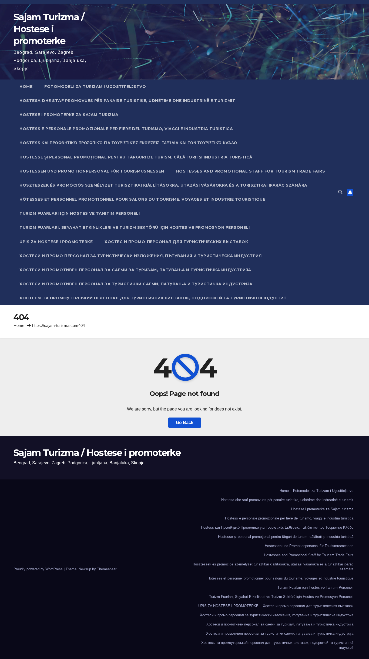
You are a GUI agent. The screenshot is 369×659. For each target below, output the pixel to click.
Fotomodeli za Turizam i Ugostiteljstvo (95, 86)
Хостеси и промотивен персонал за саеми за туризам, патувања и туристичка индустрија (135, 269)
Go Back (184, 422)
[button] (340, 192)
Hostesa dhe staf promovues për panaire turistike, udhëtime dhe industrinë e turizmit (127, 100)
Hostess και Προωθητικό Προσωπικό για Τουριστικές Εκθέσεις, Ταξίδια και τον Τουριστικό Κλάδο (128, 142)
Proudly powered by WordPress (39, 569)
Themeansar (106, 569)
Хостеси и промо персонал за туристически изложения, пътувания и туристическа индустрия (140, 255)
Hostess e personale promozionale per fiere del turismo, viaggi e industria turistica (126, 128)
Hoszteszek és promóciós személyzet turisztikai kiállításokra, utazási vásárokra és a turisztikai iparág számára (163, 185)
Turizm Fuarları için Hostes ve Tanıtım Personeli (79, 213)
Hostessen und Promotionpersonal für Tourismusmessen (91, 171)
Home (25, 86)
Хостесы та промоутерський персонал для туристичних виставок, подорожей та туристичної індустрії (152, 298)
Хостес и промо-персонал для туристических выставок (176, 241)
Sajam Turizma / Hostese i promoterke (49, 29)
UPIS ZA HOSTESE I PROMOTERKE (56, 241)
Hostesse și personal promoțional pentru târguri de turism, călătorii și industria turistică (136, 157)
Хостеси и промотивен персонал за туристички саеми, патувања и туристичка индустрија (136, 284)
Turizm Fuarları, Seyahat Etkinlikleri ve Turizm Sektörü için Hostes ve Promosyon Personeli (134, 227)
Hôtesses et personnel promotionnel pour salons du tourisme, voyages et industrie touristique (142, 199)
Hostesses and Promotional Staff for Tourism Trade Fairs (250, 171)
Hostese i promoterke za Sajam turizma (69, 114)
